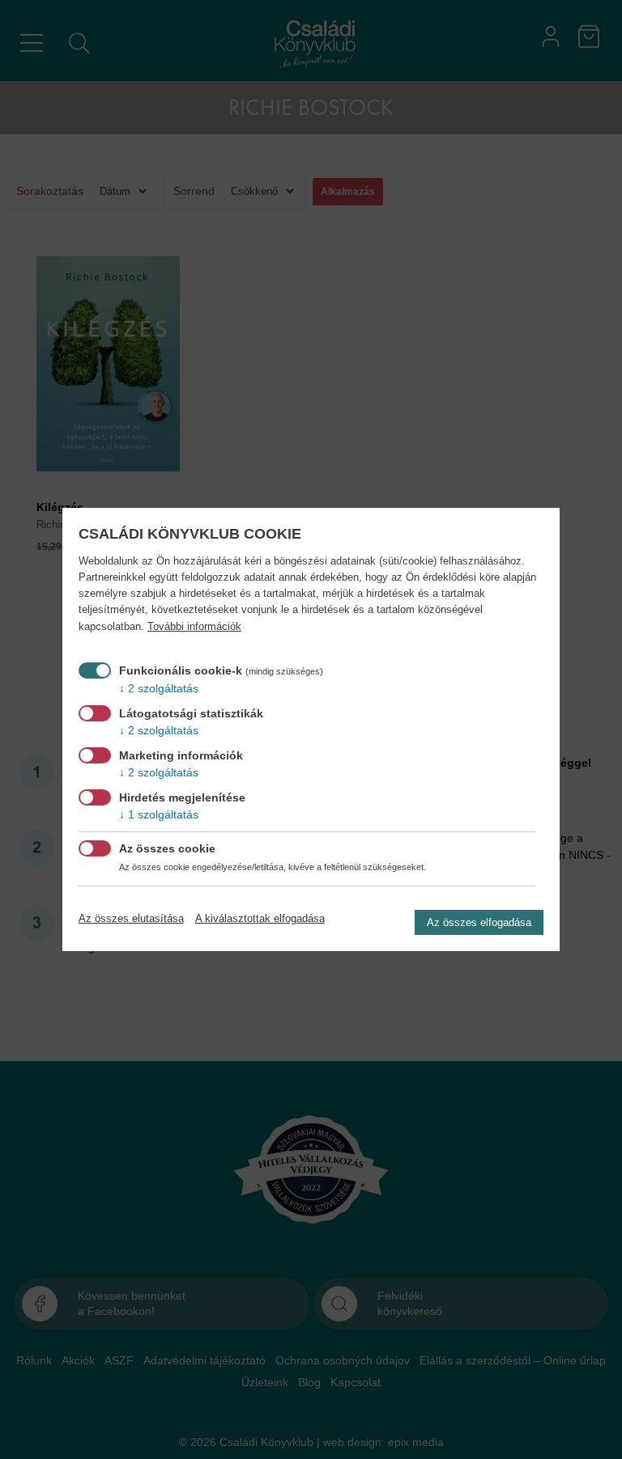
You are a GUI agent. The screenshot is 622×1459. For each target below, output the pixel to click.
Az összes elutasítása (131, 918)
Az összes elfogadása (479, 922)
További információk (194, 626)
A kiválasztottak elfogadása (260, 918)
